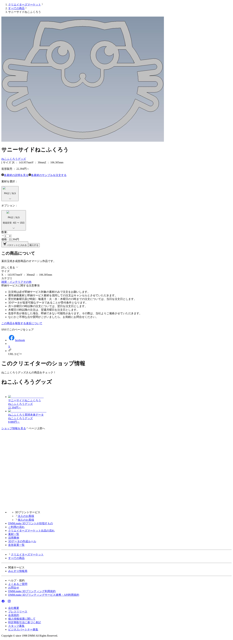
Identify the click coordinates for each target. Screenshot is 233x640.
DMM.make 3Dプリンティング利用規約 (32, 591)
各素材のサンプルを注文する (49, 175)
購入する (34, 245)
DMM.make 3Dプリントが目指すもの (30, 523)
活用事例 (13, 537)
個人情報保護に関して (21, 618)
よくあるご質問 (17, 584)
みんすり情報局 (17, 571)
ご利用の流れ (16, 527)
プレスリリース (17, 611)
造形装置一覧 (16, 544)
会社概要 (13, 608)
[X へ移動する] (6, 602)
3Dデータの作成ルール (22, 541)
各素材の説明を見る (16, 175)
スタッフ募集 (16, 625)
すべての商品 (16, 8)
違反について (34, 323)
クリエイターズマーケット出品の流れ (31, 530)
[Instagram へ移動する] (9, 602)
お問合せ (13, 587)
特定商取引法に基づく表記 (24, 622)
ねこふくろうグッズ (13, 158)
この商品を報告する (13, 323)
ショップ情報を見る (13, 428)
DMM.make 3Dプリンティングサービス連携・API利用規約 (43, 594)
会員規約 (13, 615)
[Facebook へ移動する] (3, 602)
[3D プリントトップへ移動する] (116, 506)
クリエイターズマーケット (24, 4)
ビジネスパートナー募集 (23, 629)
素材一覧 (13, 534)
